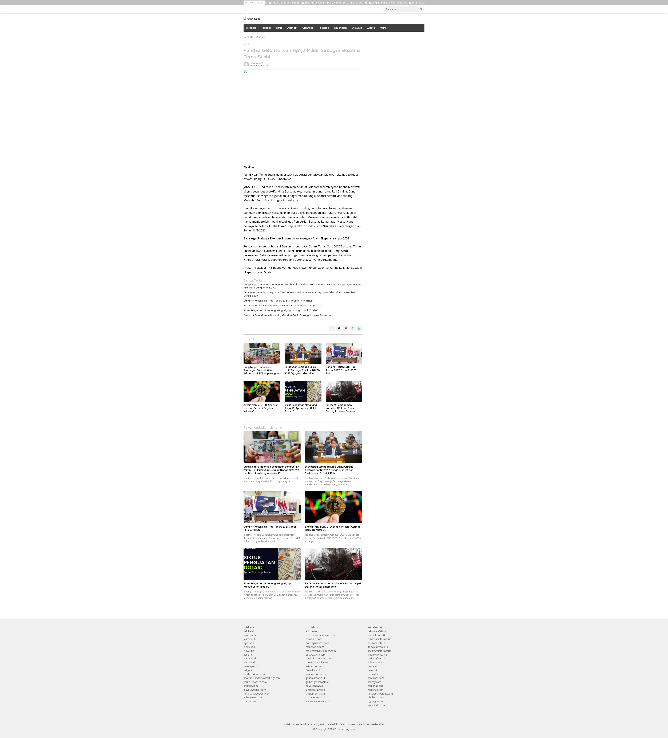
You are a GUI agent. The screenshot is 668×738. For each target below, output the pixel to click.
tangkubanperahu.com (380, 693)
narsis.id (372, 666)
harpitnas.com (376, 685)
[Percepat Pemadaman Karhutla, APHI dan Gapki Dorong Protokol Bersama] (344, 391)
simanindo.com (376, 705)
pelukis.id (249, 631)
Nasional (266, 27)
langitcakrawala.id (315, 689)
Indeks (288, 724)
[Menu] (246, 9)
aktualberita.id (375, 627)
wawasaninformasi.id (379, 639)
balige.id (248, 670)
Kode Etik (301, 724)
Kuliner (384, 27)
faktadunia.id (313, 670)
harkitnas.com (375, 689)
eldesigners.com (253, 697)
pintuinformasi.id (377, 635)
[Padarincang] (252, 18)
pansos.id (373, 670)
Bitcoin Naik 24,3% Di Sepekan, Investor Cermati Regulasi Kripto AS (282, 305)
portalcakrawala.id (378, 646)
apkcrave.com (313, 631)
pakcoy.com (374, 682)
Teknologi (323, 27)
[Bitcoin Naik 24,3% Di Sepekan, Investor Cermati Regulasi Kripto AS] (262, 391)
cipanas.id (249, 643)
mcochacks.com (315, 646)
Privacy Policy (318, 724)
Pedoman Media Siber (371, 724)
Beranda (251, 27)
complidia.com (314, 639)
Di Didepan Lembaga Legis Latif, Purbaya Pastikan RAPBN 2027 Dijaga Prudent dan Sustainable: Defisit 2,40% (299, 294)
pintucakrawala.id (315, 697)
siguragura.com (376, 701)
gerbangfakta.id (376, 658)
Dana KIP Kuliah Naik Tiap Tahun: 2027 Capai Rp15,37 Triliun (278, 300)
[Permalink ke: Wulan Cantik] (246, 64)
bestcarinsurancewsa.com (320, 635)
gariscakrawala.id (315, 678)
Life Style (357, 27)
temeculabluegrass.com (257, 693)
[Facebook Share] (332, 328)
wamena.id (250, 658)
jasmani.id (249, 639)
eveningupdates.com (317, 643)
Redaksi (334, 724)
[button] (421, 9)
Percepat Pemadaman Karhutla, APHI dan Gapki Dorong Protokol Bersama (287, 315)
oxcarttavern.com (315, 654)
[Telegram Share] (352, 328)
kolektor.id (249, 627)
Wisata (371, 27)
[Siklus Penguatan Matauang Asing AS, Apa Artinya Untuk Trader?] (303, 391)
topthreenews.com (254, 674)
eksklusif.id (250, 646)
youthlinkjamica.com (255, 682)
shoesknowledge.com (318, 662)
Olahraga (307, 27)
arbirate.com (251, 685)
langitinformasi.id (315, 693)
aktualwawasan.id (377, 654)
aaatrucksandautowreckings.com (262, 678)
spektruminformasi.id (379, 650)
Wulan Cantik (257, 63)
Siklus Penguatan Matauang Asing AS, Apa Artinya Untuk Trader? (281, 310)
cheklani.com (251, 701)
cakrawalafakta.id (377, 631)
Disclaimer (349, 724)
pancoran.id (250, 635)
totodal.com (312, 627)
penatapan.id (251, 666)
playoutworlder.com (255, 689)
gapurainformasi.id (316, 674)
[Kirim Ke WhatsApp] (359, 328)
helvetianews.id (314, 685)
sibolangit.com (376, 697)
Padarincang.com (345, 729)
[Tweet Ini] (338, 328)
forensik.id (373, 674)
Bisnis (279, 27)
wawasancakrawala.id (318, 701)
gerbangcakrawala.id (317, 682)
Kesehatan (340, 27)
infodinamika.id (376, 662)
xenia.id (248, 654)
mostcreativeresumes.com (321, 650)
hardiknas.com (376, 678)
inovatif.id (249, 650)
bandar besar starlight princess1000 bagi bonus (394, 37)
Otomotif (292, 27)
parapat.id (249, 662)
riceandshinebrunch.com (319, 658)
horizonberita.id (376, 643)
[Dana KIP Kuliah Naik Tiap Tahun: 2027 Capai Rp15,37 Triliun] (344, 353)
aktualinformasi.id (315, 666)
